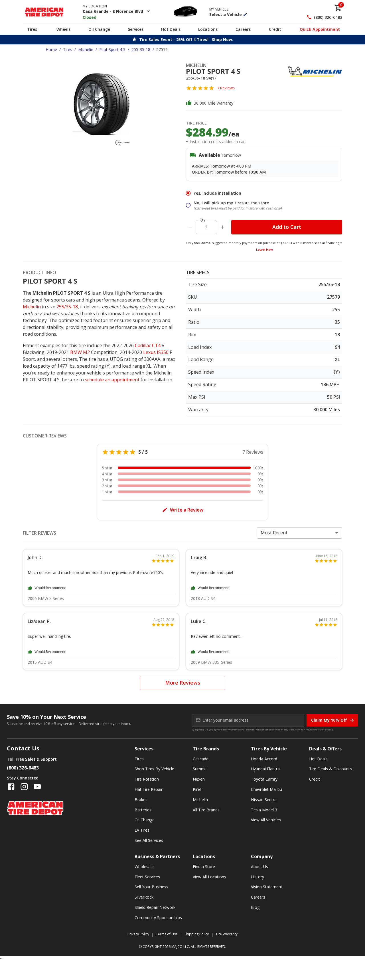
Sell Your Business (151, 886)
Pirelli (197, 789)
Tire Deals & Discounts (330, 768)
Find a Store (204, 866)
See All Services (149, 840)
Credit (275, 29)
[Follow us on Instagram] (24, 786)
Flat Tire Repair (149, 789)
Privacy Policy (313, 729)
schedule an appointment (112, 379)
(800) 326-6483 (328, 17)
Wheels (63, 29)
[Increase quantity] (222, 227)
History (257, 876)
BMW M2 (80, 352)
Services (135, 29)
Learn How (264, 249)
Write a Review (186, 510)
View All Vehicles (266, 819)
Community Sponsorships (158, 917)
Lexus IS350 (156, 352)
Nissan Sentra (264, 799)
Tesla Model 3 (264, 810)
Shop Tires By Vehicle (154, 768)
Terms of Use (167, 934)
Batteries (143, 810)
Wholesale (144, 866)
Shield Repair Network (155, 907)
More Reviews (182, 682)
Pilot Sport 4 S (112, 49)
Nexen (199, 779)
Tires (32, 29)
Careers (243, 29)
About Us (259, 866)
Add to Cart (286, 226)
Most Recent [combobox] (274, 533)
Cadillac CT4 (148, 345)
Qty (202, 219)
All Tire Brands (206, 810)
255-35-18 (140, 49)
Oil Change (99, 29)
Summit (200, 768)
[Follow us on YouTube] (37, 786)
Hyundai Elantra (265, 768)
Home (51, 49)
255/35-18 (67, 307)
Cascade (200, 759)
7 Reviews (226, 87)
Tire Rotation (147, 779)
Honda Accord (264, 759)
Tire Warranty (227, 934)
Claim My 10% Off (329, 720)
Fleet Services (147, 876)
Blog (255, 907)
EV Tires (142, 830)
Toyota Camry (264, 779)
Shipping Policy (196, 934)
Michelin (85, 49)
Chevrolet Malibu (266, 789)
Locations (208, 29)
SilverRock (144, 897)
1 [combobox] (206, 226)
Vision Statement (266, 886)
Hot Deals (171, 29)
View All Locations (209, 876)
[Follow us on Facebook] (11, 786)
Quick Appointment (320, 29)
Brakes (141, 799)
